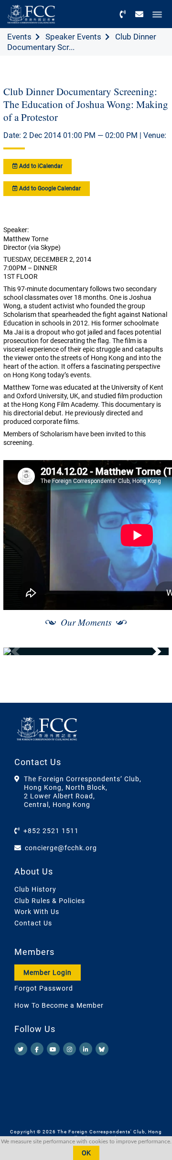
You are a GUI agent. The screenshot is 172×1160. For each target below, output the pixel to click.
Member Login (47, 972)
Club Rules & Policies (49, 900)
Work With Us (36, 911)
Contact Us (33, 923)
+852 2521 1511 (51, 831)
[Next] (150, 651)
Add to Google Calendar (49, 188)
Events (19, 36)
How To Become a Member (59, 1005)
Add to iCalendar (40, 166)
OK (86, 1153)
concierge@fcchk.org (61, 848)
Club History (35, 889)
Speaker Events (73, 36)
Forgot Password (43, 988)
